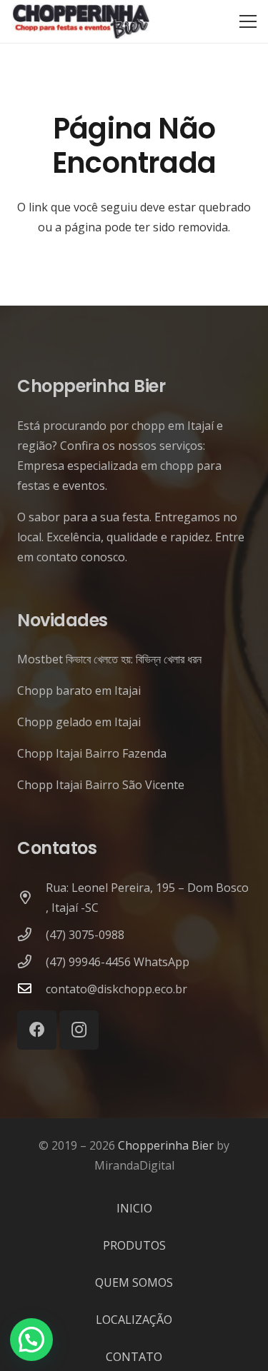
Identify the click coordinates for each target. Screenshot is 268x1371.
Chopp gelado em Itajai (79, 722)
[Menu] (248, 21)
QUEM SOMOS (134, 1282)
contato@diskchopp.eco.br (116, 989)
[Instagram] (79, 1030)
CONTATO (134, 1357)
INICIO (134, 1208)
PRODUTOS (134, 1245)
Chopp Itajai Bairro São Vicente (100, 785)
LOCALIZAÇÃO (134, 1319)
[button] (31, 1339)
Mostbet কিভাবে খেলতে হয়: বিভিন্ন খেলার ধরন (109, 659)
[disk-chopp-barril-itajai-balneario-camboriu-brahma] (80, 21)
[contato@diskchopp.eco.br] (31, 989)
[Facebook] (36, 1030)
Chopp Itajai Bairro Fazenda (92, 753)
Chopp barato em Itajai (79, 690)
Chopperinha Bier (166, 1145)
